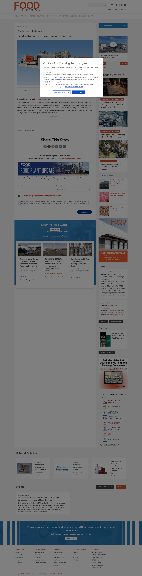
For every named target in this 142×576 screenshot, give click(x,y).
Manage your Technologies (62, 92)
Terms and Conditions (58, 79)
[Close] (100, 60)
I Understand (78, 92)
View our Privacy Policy (74, 87)
